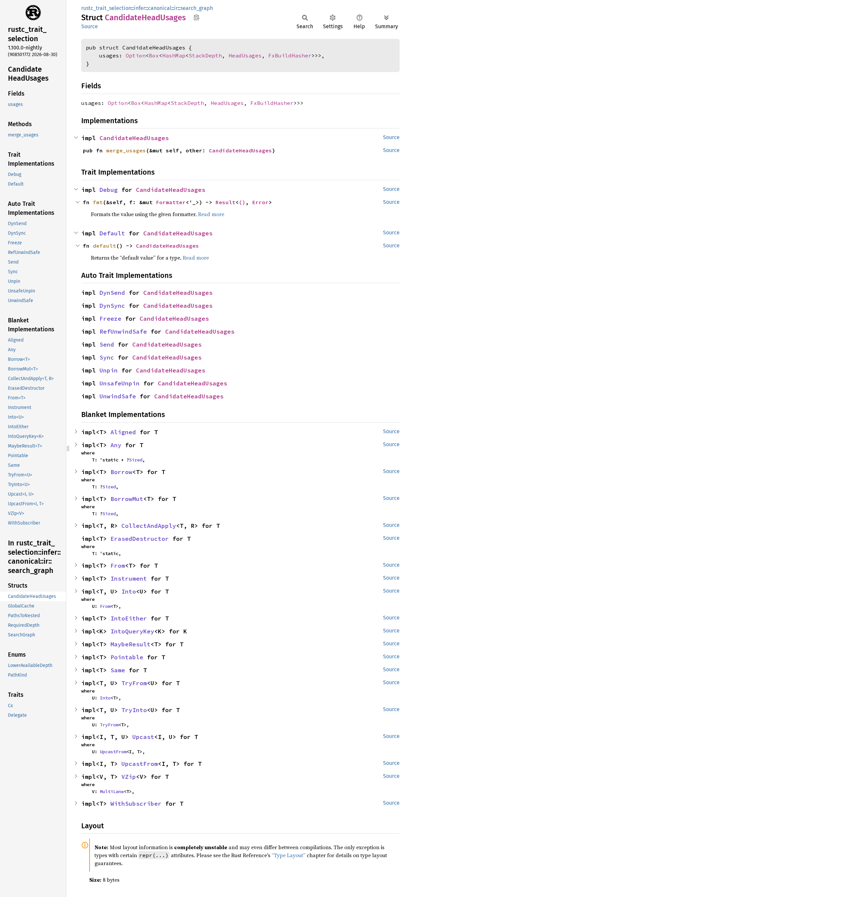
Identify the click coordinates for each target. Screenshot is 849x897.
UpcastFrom (113, 752)
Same (117, 670)
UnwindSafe (117, 396)
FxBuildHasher (289, 55)
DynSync (112, 305)
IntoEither (128, 618)
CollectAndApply (148, 526)
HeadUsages (245, 55)
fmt (98, 202)
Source (89, 26)
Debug (108, 190)
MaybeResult (130, 644)
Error (260, 202)
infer (139, 8)
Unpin (108, 370)
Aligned (123, 432)
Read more (211, 214)
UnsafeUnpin (119, 383)
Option (136, 55)
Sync (106, 357)
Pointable (126, 657)
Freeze (110, 318)
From (117, 565)
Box (154, 55)
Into (128, 591)
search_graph (196, 8)
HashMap (173, 55)
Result (225, 202)
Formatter (171, 202)
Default (112, 233)
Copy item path (196, 17)
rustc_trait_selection (106, 8)
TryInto (134, 710)
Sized (135, 460)
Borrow (121, 472)
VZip (128, 776)
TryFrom (134, 683)
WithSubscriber (136, 803)
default (104, 245)
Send (106, 344)
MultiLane (112, 791)
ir (176, 8)
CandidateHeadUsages (134, 138)
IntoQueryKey (132, 631)
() (242, 202)
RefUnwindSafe (123, 331)
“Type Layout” (288, 855)
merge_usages (126, 150)
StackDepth (205, 55)
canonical (159, 8)
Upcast (143, 737)
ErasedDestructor (139, 538)
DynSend (112, 292)
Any (115, 445)
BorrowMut (126, 499)
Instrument (128, 578)
